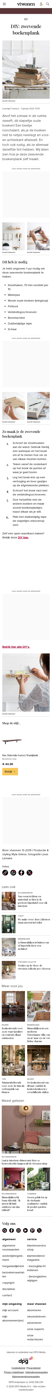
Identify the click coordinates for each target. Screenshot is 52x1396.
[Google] (4, 1230)
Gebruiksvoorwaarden (36, 1372)
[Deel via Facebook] (21, 873)
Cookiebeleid (18, 1368)
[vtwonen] (26, 4)
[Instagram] (18, 1230)
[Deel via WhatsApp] (13, 873)
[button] (14, 1372)
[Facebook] (11, 1230)
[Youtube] (25, 1230)
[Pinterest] (32, 1230)
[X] (39, 1230)
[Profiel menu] (41, 4)
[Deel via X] (29, 873)
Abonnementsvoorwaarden (26, 1376)
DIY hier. (23, 537)
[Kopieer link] (5, 873)
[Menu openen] (4, 4)
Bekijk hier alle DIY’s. (16, 646)
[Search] (48, 4)
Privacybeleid (33, 1368)
